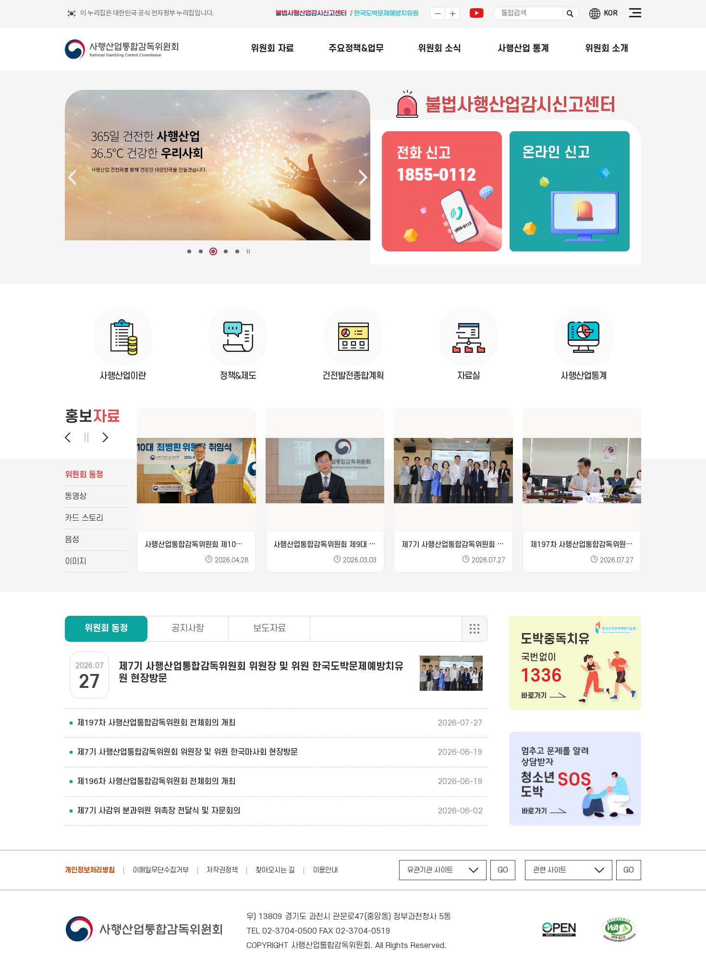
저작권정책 (222, 870)
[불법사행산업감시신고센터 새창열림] (312, 15)
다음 (101, 437)
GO (503, 870)
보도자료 (269, 628)
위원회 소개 (606, 49)
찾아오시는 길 (275, 870)
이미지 (75, 561)
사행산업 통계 (523, 49)
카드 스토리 (84, 518)
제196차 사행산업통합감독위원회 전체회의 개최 (156, 781)
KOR (611, 13)
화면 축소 (437, 13)
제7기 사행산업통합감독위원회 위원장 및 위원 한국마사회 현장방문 (187, 752)
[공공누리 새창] (559, 931)
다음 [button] (363, 177)
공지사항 (187, 628)
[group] (196, 491)
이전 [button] (71, 177)
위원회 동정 (84, 475)
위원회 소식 (439, 49)
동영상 (75, 496)
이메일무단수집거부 (161, 870)
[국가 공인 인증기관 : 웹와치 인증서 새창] (618, 931)
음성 (72, 540)
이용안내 (325, 870)
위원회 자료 (272, 49)
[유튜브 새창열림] (477, 15)
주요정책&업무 (356, 49)
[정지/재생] (248, 251)
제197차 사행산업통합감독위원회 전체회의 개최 (156, 723)
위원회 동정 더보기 (474, 628)
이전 (72, 437)
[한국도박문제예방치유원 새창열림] (384, 15)
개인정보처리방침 (90, 870)
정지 (86, 437)
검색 (568, 13)
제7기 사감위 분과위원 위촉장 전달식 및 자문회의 (158, 811)
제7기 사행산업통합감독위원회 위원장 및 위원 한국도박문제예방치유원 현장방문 (261, 672)
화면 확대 (452, 13)
